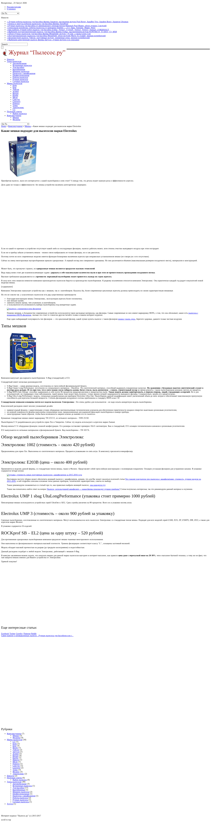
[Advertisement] (42, 216)
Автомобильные (20, 63)
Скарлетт (16, 101)
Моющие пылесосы (21, 71)
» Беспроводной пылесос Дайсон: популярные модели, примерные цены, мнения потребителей (48, 38)
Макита (16, 760)
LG (14, 109)
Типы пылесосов (14, 61)
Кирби (15, 95)
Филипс (16, 772)
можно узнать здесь (126, 319)
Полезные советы (14, 111)
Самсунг (16, 99)
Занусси (16, 752)
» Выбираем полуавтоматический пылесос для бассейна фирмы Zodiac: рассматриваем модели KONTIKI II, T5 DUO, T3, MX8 (62, 32)
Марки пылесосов (14, 83)
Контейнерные (19, 69)
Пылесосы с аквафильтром (24, 73)
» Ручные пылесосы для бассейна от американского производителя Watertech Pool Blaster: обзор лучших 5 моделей (57, 26)
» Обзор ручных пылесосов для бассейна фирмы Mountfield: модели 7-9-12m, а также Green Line (49, 34)
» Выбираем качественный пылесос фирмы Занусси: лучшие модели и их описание (43, 40)
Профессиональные (21, 75)
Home (3, 126)
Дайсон (16, 89)
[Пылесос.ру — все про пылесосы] (34, 55)
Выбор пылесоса (20, 113)
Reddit (33, 634)
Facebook (5, 634)
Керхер (16, 93)
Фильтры (16, 120)
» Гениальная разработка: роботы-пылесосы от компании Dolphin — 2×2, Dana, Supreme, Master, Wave (51, 28)
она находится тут (97, 485)
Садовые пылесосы (21, 81)
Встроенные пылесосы (22, 65)
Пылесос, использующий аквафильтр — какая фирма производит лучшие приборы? (83, 489)
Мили (15, 97)
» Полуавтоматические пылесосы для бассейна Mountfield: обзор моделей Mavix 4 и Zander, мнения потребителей (56, 36)
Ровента (16, 103)
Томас (15, 105)
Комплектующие (14, 116)
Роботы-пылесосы (20, 77)
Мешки (16, 118)
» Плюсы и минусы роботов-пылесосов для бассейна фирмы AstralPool (37, 24)
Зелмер (16, 91)
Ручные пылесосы (20, 79)
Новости (10, 59)
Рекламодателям (14, 7)
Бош (14, 87)
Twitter (12, 634)
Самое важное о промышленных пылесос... (20, 636)
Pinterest (27, 634)
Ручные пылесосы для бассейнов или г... (56, 636)
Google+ (19, 634)
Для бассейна (18, 67)
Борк (15, 85)
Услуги (10, 804)
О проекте (11, 9)
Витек (15, 748)
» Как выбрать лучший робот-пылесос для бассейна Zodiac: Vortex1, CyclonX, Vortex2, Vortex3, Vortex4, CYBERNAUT (58, 30)
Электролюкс (18, 107)
